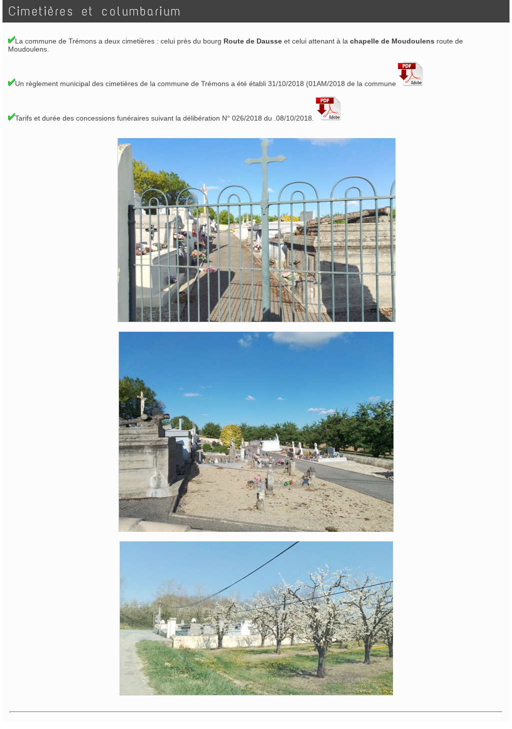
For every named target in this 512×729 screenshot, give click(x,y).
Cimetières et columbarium (98, 11)
